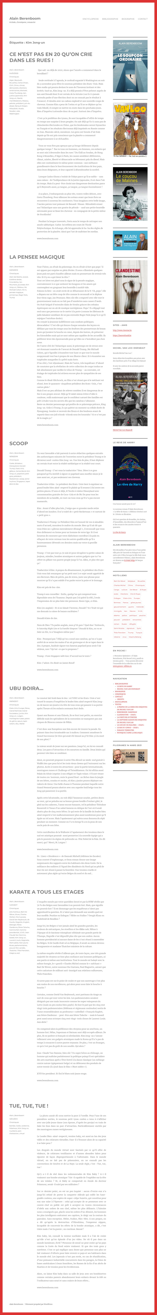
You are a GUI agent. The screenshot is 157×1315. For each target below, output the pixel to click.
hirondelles (14, 282)
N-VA (140, 611)
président (20, 103)
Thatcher (13, 950)
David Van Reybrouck (18, 920)
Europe (21, 708)
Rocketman (14, 479)
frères (27, 708)
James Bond (21, 471)
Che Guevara (21, 917)
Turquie (139, 633)
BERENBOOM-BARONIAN (127, 712)
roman (116, 624)
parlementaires (21, 945)
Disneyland (14, 466)
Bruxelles (13, 83)
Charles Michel (120, 585)
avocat (25, 277)
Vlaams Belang (135, 637)
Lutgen (20, 716)
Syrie (139, 628)
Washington (14, 114)
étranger (12, 925)
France (125, 602)
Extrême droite (15, 279)
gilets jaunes (136, 602)
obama (117, 615)
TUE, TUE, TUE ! (28, 1106)
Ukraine (117, 637)
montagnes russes (16, 718)
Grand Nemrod (15, 711)
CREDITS (120, 699)
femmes (117, 602)
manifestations (15, 101)
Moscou (25, 101)
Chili (11, 85)
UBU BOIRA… (26, 688)
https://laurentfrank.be (122, 335)
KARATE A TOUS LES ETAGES (46, 892)
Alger (11, 80)
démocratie (14, 88)
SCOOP (18, 443)
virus (124, 637)
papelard (20, 474)
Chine (16, 85)
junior (21, 713)
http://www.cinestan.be (122, 330)
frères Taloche (23, 927)
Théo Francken (23, 950)
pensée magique (16, 292)
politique (133, 615)
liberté (19, 98)
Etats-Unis (20, 468)
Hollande (140, 607)
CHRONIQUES (120, 694)
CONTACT (143, 19)
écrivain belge (129, 560)
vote (18, 111)
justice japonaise (16, 96)
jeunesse (21, 285)
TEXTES (118, 704)
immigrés (118, 611)
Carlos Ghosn (23, 83)
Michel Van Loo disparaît (122, 430)
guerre (131, 607)
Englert (26, 922)
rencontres (137, 620)
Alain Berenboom (24, 18)
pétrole (12, 103)
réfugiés (132, 624)
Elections (124, 594)
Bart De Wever (119, 581)
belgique (131, 581)
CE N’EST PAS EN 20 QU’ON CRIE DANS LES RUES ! (50, 57)
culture (124, 590)
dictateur (18, 463)
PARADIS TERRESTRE (125, 730)
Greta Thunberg (15, 93)
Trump (12, 297)
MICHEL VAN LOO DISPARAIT (128, 689)
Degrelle (18, 922)
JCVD (22, 932)
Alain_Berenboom (16, 70)
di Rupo (143, 590)
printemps (13, 295)
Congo (116, 590)
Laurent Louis (14, 940)
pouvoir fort (14, 948)
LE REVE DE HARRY (124, 686)
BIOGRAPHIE (128, 19)
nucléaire (13, 1131)
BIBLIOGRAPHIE (110, 19)
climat (22, 85)
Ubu (17, 724)
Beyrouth (18, 80)
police (124, 615)
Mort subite (14, 943)
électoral (23, 90)
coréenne (25, 1126)
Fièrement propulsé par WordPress (38, 1304)
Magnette (25, 940)
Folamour (13, 1128)
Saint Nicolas (119, 628)
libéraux (20, 287)
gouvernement (120, 607)
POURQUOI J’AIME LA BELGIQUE (129, 733)
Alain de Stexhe (15, 277)
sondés (22, 948)
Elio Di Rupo (135, 594)
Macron (133, 611)
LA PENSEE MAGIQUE (37, 257)
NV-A (24, 290)
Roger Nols (23, 295)
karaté (11, 938)
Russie (21, 108)
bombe (12, 1126)
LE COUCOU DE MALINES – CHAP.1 (130, 725)
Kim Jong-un (20, 938)
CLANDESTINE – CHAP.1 (126, 715)
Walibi (22, 724)
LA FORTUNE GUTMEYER (127, 717)
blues (17, 914)
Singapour (21, 481)
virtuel (22, 1133)
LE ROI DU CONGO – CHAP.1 (128, 728)
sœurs (19, 721)
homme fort (14, 930)
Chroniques (14, 77)
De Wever (133, 590)
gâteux (12, 471)
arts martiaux (14, 912)
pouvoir (117, 620)
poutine (142, 615)
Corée (11, 463)
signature (130, 628)
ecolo (116, 594)
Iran (24, 93)
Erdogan (117, 598)
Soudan (12, 111)
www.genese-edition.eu (122, 666)
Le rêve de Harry (119, 532)
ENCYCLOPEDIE (91, 19)
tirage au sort (14, 953)
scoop (22, 479)
